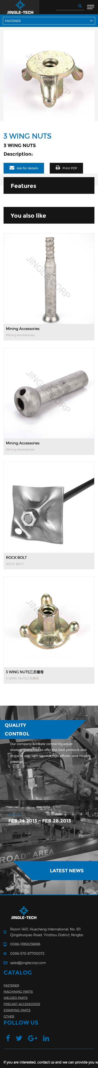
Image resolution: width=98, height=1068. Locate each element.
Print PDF (70, 168)
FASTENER (11, 985)
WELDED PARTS (16, 998)
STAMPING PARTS (17, 1010)
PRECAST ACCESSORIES (22, 1004)
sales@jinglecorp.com (28, 963)
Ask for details (27, 168)
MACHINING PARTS (18, 991)
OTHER (9, 1016)
